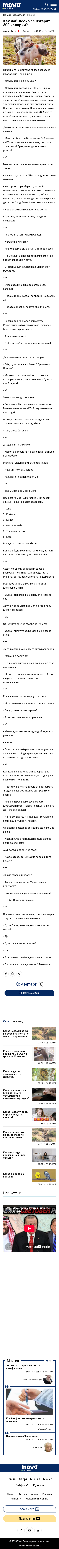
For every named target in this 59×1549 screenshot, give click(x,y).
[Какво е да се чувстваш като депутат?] (44, 1074)
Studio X (37, 1545)
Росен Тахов (36, 1447)
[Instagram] (38, 1530)
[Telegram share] (19, 974)
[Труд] (29, 1468)
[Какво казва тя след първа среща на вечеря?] (44, 1114)
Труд (13, 31)
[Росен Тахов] (48, 1447)
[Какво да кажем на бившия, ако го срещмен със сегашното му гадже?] (44, 1094)
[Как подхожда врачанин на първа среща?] (44, 1155)
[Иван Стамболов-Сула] (48, 1379)
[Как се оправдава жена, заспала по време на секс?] (44, 1135)
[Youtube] (29, 1530)
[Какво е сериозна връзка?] (44, 1175)
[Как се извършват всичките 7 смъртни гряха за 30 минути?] (44, 1054)
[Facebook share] (6, 974)
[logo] (11, 6)
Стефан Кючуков (45, 1429)
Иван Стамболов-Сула (32, 1379)
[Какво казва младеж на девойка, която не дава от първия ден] (44, 1033)
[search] (46, 4)
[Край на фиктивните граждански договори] (29, 1402)
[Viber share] (12, 974)
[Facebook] (21, 1530)
